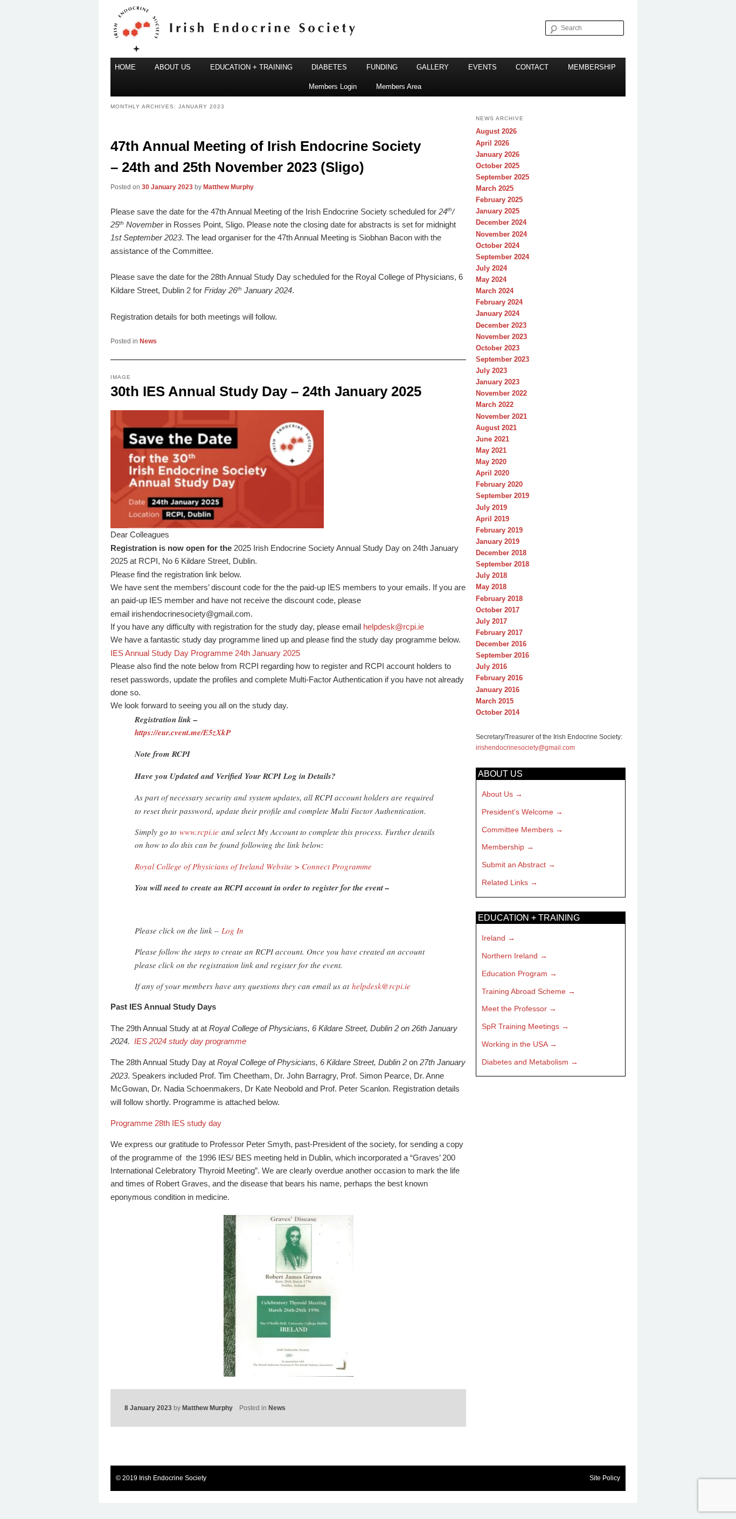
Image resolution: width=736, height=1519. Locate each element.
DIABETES (329, 67)
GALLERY (432, 67)
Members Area (398, 86)
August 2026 (496, 131)
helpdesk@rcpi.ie (393, 626)
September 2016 (502, 655)
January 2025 (497, 211)
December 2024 (501, 222)
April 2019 (492, 519)
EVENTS (482, 67)
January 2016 (497, 690)
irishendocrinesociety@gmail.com (525, 747)
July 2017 (491, 621)
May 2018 (491, 587)
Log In (232, 930)
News (148, 341)
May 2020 (491, 462)
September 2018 (502, 564)
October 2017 (497, 610)
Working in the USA (514, 1044)
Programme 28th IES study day (165, 1123)
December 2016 (501, 644)
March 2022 (494, 405)
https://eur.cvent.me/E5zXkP (183, 732)
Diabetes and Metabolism (525, 1062)
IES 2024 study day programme (190, 1041)
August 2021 (496, 428)
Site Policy (604, 1478)
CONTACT (532, 67)
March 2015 (494, 701)
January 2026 (497, 154)
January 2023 (497, 382)
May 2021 (491, 450)
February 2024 (499, 302)
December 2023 (501, 325)
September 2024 (502, 257)
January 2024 (497, 313)
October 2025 (497, 166)
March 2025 (494, 188)
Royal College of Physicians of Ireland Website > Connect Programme (253, 866)
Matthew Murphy (228, 187)
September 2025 (502, 177)
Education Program (514, 973)
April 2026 (492, 143)
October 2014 (497, 712)
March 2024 (494, 291)
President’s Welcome (517, 811)
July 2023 (491, 371)
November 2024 (501, 234)
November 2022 (501, 393)
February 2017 (499, 633)
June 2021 (492, 439)
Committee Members (517, 829)
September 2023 (502, 359)
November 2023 (501, 337)
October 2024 (497, 245)
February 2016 (499, 678)
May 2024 (491, 279)
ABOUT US (173, 67)
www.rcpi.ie (199, 831)
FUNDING (382, 67)
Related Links (505, 882)
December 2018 (501, 553)
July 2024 (491, 268)
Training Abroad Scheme (524, 991)
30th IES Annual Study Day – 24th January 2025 (265, 391)
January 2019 (497, 541)
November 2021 (501, 416)
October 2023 (497, 348)
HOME (125, 67)
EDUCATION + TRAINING (251, 67)
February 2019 (499, 530)
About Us (497, 794)
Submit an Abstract (514, 864)
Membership (503, 847)
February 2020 (499, 484)
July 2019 (491, 507)
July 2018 (491, 575)
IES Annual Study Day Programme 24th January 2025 (205, 653)
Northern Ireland (510, 955)
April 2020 (492, 473)
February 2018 (499, 599)
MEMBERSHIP (592, 67)
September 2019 (502, 496)
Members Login (333, 86)
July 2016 (491, 666)
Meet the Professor (514, 1008)
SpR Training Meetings (520, 1026)
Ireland (493, 938)
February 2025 (499, 200)
